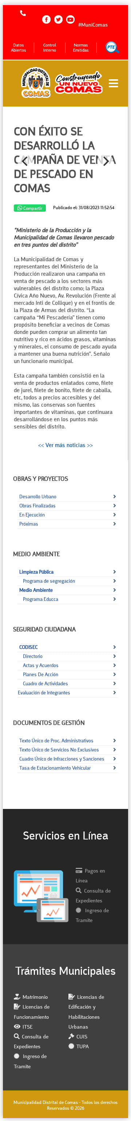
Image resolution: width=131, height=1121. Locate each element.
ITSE (27, 1027)
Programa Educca (40, 599)
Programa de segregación (49, 581)
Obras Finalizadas (37, 505)
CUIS (81, 1037)
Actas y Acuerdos (41, 665)
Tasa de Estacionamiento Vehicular (55, 768)
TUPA (82, 1047)
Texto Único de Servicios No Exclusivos (59, 750)
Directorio (33, 656)
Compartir (32, 208)
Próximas (28, 524)
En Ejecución (32, 515)
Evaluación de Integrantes (44, 692)
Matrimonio (35, 997)
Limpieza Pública (36, 572)
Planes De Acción (40, 674)
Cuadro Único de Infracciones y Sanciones (61, 759)
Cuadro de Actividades (45, 683)
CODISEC (28, 647)
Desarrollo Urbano (37, 496)
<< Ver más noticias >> (65, 445)
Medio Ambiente (36, 590)
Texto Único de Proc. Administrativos (56, 740)
